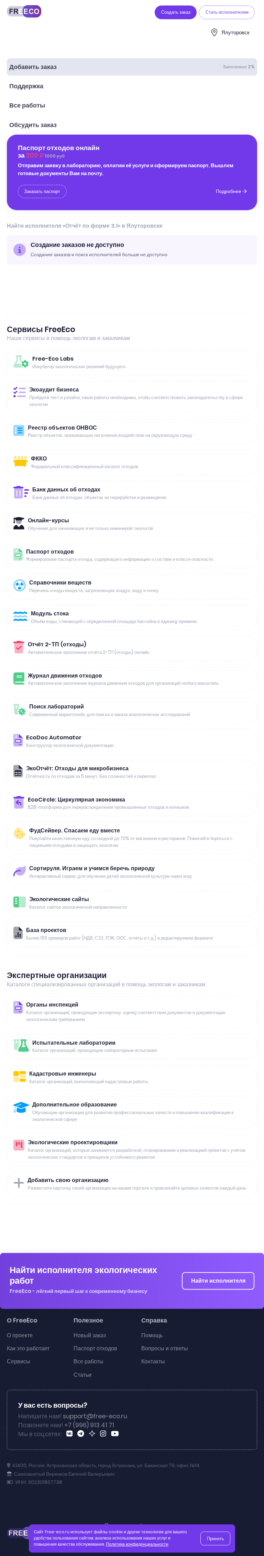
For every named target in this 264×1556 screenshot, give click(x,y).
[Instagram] (104, 1434)
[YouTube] (116, 1434)
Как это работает (28, 1348)
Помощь (152, 1335)
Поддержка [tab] (26, 86)
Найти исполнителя (218, 1281)
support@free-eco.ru (95, 1416)
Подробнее (229, 191)
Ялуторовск (235, 32)
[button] (252, 1539)
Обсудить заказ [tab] (33, 125)
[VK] (70, 1434)
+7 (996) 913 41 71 (89, 1425)
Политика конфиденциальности (137, 1544)
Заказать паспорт (42, 191)
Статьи (82, 1375)
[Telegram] (82, 1434)
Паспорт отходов (95, 1348)
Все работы (88, 1361)
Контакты (153, 1361)
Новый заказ (90, 1335)
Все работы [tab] (27, 105)
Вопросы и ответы (164, 1348)
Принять (215, 1538)
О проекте (20, 1335)
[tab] (132, 66)
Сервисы (18, 1361)
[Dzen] (93, 1434)
